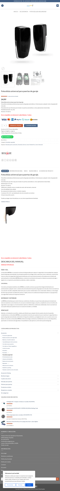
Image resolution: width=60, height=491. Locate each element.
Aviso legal (3, 453)
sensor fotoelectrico (31, 144)
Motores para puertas (6, 384)
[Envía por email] (10, 160)
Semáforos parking (6, 367)
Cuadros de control (6, 378)
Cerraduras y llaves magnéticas (9, 346)
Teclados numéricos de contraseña (10, 369)
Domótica (4, 350)
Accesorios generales (7, 335)
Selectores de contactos (7, 365)
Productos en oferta (6, 387)
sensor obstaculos (39, 144)
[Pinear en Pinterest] (13, 160)
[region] (19, 479)
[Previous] (4, 42)
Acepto (29, 484)
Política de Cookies (6, 461)
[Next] (56, 42)
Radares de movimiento (7, 361)
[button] (2, 5)
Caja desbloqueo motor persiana (9, 342)
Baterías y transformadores (8, 339)
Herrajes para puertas (6, 381)
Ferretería (4, 352)
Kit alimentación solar (7, 357)
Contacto (3, 464)
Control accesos (6, 348)
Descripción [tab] (5, 171)
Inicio (16, 11)
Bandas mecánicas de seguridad (9, 337)
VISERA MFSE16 (5, 201)
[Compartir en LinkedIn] (15, 160)
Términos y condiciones (7, 456)
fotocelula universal (22, 144)
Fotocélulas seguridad (38, 11)
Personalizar (10, 484)
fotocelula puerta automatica (12, 144)
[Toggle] (58, 333)
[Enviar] (57, 479)
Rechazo (20, 484)
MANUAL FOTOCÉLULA (7, 264)
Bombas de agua (5, 376)
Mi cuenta (3, 467)
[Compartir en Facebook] (5, 160)
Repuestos (4, 363)
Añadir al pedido (15, 125)
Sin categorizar (4, 393)
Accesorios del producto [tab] (46, 171)
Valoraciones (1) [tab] (33, 171)
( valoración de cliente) (12, 96)
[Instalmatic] (6, 153)
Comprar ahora (30, 125)
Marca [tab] (26, 171)
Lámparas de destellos (7, 359)
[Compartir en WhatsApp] (2, 160)
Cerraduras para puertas (8, 344)
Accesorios (24, 11)
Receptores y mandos (6, 390)
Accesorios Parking (6, 373)
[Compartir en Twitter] (8, 160)
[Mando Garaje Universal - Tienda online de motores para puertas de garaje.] (30, 5)
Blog (2, 470)
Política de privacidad (6, 459)
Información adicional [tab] (16, 171)
